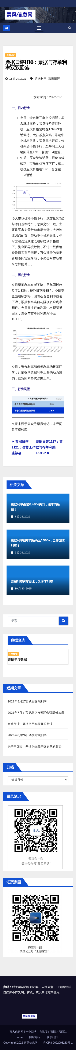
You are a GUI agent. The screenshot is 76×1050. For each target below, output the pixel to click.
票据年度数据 (17, 660)
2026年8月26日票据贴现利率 (27, 735)
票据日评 (11, 55)
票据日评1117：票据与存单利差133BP (49, 447)
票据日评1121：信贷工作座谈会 (23, 447)
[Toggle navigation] (39, 28)
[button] (69, 28)
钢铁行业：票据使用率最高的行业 (30, 724)
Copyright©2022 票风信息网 (20, 1042)
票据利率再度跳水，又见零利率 (32, 582)
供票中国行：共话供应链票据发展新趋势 (35, 746)
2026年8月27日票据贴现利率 (27, 701)
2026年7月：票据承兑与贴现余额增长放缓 (36, 712)
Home (19, 1037)
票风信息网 (17, 1031)
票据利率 (40, 78)
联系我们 (52, 1037)
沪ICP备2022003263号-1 (58, 1042)
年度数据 (13, 654)
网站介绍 (34, 1037)
